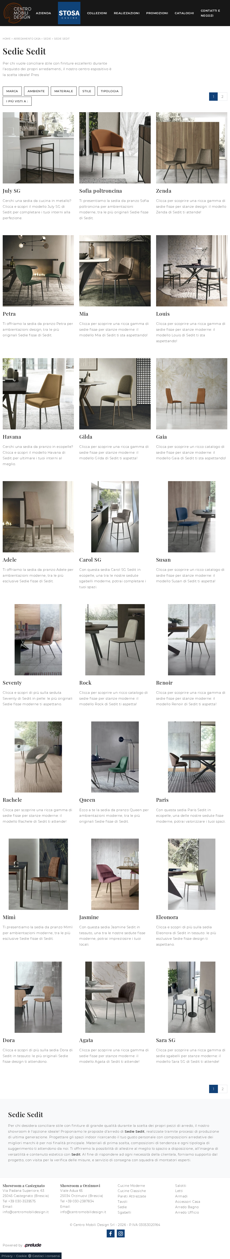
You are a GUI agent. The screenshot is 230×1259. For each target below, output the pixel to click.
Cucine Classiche (132, 1191)
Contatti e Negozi (210, 13)
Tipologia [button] (110, 91)
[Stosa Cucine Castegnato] (69, 13)
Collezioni (97, 13)
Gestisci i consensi (46, 1256)
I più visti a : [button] (17, 101)
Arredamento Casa (27, 38)
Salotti (180, 1186)
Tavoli (122, 1202)
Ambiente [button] (36, 91)
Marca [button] (12, 91)
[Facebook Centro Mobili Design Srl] (111, 1233)
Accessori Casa (187, 1202)
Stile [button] (86, 91)
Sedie (47, 38)
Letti (179, 1191)
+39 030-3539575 (22, 1201)
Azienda (43, 13)
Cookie (21, 1256)
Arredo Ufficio (187, 1212)
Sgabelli (124, 1212)
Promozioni (157, 13)
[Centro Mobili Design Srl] (18, 13)
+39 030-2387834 (80, 1201)
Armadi (181, 1196)
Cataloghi (184, 13)
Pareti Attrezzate (132, 1196)
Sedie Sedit (62, 38)
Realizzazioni (127, 13)
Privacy (7, 1256)
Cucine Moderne (131, 1186)
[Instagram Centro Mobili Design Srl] (121, 1233)
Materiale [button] (63, 91)
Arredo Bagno (187, 1207)
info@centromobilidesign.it (26, 1212)
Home (7, 38)
